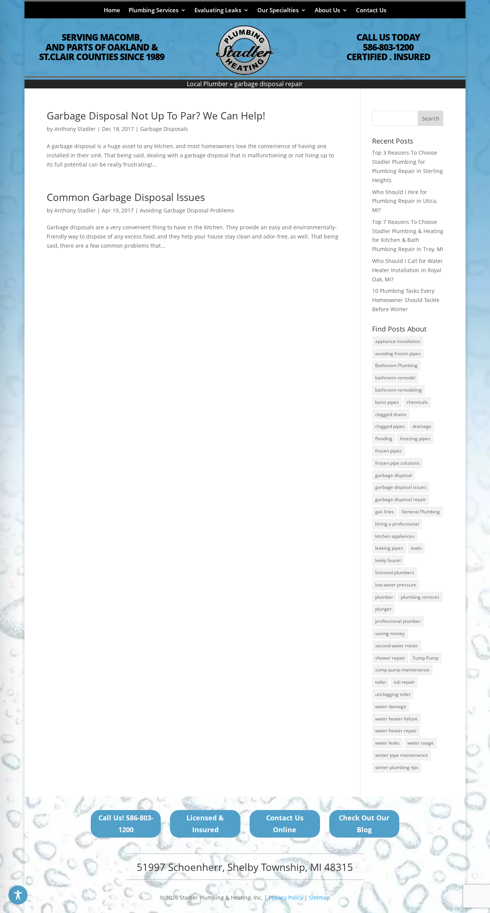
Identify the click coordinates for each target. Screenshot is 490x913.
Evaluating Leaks (217, 10)
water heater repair (396, 730)
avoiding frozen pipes (398, 353)
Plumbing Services (153, 10)
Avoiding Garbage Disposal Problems (187, 210)
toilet (380, 682)
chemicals (417, 402)
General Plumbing (421, 511)
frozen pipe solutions (397, 463)
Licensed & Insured (205, 823)
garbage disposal (393, 475)
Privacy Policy (286, 897)
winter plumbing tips (396, 767)
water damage (390, 706)
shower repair (390, 658)
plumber (384, 597)
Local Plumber (207, 84)
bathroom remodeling (398, 390)
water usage (420, 743)
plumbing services (420, 597)
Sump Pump (425, 658)
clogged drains (391, 414)
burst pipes (387, 402)
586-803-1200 (388, 47)
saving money (390, 633)
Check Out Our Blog (364, 823)
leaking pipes (389, 548)
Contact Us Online (285, 823)
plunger (383, 609)
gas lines (384, 511)
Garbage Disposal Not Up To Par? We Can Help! (156, 115)
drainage (421, 426)
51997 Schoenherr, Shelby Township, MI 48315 (245, 867)
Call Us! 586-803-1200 (126, 823)
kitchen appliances (395, 536)
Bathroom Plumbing (396, 365)
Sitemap (319, 897)
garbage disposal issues (400, 487)
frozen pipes (388, 451)
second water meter (396, 645)
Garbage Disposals (164, 128)
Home (112, 10)
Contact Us (371, 10)
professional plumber (398, 621)
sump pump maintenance (402, 669)
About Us (327, 10)
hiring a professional (397, 524)
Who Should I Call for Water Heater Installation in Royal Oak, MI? (407, 270)
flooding (383, 438)
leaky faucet (388, 560)
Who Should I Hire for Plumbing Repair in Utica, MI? (404, 201)
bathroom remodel (395, 377)
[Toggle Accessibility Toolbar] (18, 895)
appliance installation (397, 341)
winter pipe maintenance (401, 755)
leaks (416, 548)
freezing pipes (415, 438)
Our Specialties (278, 10)
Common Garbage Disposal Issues (126, 197)
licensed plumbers (394, 572)
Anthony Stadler (75, 128)
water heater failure (396, 718)
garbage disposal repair (400, 499)
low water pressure (395, 584)
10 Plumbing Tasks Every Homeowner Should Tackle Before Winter (405, 300)
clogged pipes (390, 426)
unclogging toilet (392, 694)
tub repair (404, 682)
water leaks (387, 743)
